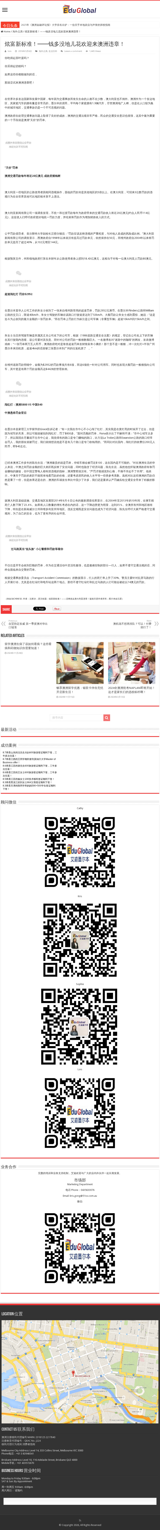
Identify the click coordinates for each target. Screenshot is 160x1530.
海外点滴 (17, 31)
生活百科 (53, 51)
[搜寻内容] (106, 717)
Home (6, 31)
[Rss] (80, 1520)
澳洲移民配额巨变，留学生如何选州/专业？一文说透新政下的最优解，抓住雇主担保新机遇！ (73, 24)
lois (10, 51)
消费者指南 (28, 1444)
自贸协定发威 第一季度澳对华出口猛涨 (28, 624)
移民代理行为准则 (12, 1444)
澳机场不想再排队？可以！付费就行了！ (132, 624)
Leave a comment (73, 51)
